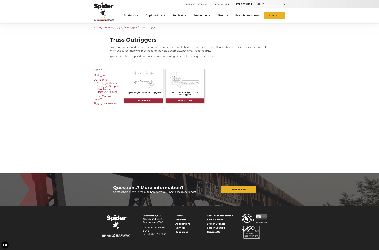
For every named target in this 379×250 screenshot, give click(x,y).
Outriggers (131, 27)
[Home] (104, 11)
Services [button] (178, 15)
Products (108, 27)
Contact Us (238, 189)
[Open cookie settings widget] (5, 245)
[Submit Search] (283, 3)
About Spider (215, 219)
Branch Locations (247, 15)
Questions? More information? (148, 187)
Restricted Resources (195, 4)
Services (180, 227)
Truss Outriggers (107, 91)
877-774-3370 (244, 4)
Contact (275, 15)
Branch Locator (216, 223)
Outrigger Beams (107, 83)
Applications (182, 223)
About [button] (221, 15)
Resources (181, 231)
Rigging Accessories (105, 103)
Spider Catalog (221, 4)
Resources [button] (200, 15)
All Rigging (100, 75)
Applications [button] (154, 15)
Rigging (119, 27)
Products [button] (130, 15)
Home (97, 27)
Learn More (144, 100)
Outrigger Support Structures (108, 87)
